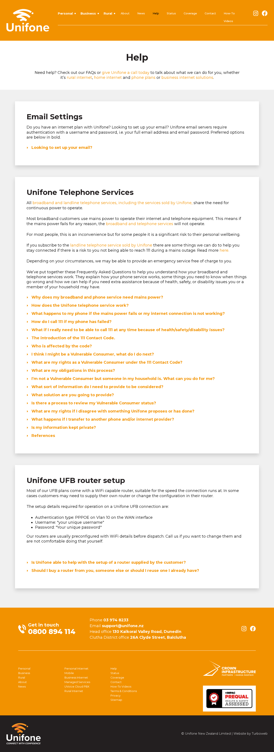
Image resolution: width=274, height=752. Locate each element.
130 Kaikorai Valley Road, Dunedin (147, 631)
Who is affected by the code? (61, 346)
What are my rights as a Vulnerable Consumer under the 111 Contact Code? (106, 362)
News (141, 13)
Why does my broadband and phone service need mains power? (96, 297)
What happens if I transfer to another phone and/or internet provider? (102, 419)
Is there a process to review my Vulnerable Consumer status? (93, 403)
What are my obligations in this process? (72, 370)
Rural (108, 13)
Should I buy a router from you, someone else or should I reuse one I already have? (114, 570)
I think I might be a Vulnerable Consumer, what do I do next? (92, 354)
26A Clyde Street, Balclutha (158, 637)
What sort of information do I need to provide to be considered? (96, 386)
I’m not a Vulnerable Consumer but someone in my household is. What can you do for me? (122, 378)
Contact (210, 13)
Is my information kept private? (63, 427)
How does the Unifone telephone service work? (79, 305)
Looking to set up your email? (61, 147)
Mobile (69, 673)
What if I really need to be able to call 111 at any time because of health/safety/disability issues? (127, 329)
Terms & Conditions (123, 691)
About (125, 13)
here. (224, 250)
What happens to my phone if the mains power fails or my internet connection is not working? (127, 313)
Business (88, 13)
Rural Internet (73, 691)
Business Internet (76, 677)
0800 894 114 (51, 631)
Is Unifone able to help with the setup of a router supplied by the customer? (108, 562)
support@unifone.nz (123, 625)
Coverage (190, 13)
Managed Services (77, 682)
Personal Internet (76, 668)
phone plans (143, 77)
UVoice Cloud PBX (76, 686)
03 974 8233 (115, 620)
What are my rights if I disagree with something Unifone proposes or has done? (112, 411)
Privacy (115, 695)
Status (171, 13)
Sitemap (116, 699)
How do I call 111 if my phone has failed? (71, 321)
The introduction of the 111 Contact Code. (72, 338)
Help (156, 13)
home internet (108, 77)
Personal (65, 13)
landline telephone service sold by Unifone (111, 245)
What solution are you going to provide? (72, 395)
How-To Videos (229, 17)
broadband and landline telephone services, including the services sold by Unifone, (112, 202)
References (42, 435)
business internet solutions (187, 77)
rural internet (79, 77)
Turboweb (260, 734)
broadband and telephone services (139, 223)
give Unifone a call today (125, 72)
